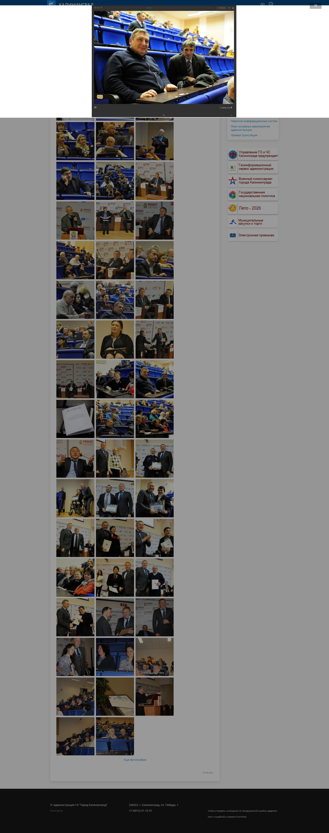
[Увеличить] (229, 8)
